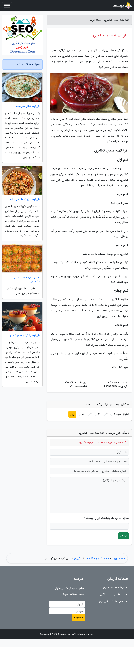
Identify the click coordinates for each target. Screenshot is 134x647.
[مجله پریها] (122, 5)
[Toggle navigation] (7, 5)
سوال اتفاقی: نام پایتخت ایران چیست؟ (106, 518)
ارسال (123, 536)
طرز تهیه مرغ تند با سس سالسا (25, 199)
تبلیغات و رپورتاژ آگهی (111, 594)
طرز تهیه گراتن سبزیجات (28, 106)
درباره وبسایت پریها (113, 587)
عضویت (78, 617)
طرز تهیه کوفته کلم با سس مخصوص (27, 279)
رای (72, 414)
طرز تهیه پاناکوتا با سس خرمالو (25, 335)
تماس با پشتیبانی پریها (111, 601)
